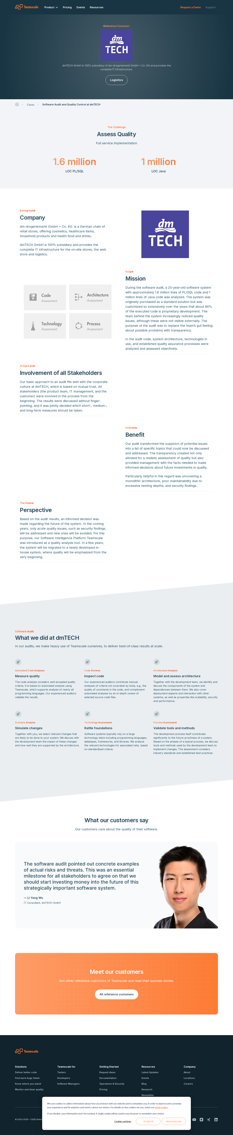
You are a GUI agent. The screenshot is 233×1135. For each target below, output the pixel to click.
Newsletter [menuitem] (148, 1095)
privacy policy (161, 1107)
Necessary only (173, 1121)
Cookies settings (122, 1121)
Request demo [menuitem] (107, 1072)
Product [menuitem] (49, 7)
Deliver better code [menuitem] (26, 1072)
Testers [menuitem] (61, 1072)
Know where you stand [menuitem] (28, 1083)
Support (211, 7)
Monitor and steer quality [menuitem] (29, 1089)
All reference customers (117, 994)
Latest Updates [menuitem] (150, 1072)
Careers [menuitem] (188, 1083)
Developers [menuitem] (63, 1078)
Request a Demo (190, 7)
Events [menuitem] (81, 7)
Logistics (116, 80)
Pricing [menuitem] (67, 7)
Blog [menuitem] (144, 1083)
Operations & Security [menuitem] (111, 1083)
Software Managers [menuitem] (68, 1083)
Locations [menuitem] (189, 1078)
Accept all (148, 1121)
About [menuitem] (187, 1072)
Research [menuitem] (147, 1089)
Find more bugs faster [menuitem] (27, 1078)
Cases (30, 104)
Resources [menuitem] (96, 7)
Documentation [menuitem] (107, 1078)
